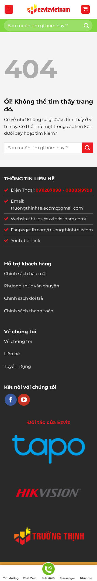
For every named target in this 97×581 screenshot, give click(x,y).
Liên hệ (12, 353)
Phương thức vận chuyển (31, 285)
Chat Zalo (29, 578)
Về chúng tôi (18, 341)
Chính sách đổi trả (23, 298)
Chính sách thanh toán (28, 310)
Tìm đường (11, 578)
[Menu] (9, 9)
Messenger (67, 578)
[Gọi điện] (48, 570)
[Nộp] (86, 25)
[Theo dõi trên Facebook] (11, 400)
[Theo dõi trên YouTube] (24, 400)
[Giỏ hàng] (85, 9)
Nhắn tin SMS (86, 578)
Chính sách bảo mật (25, 273)
